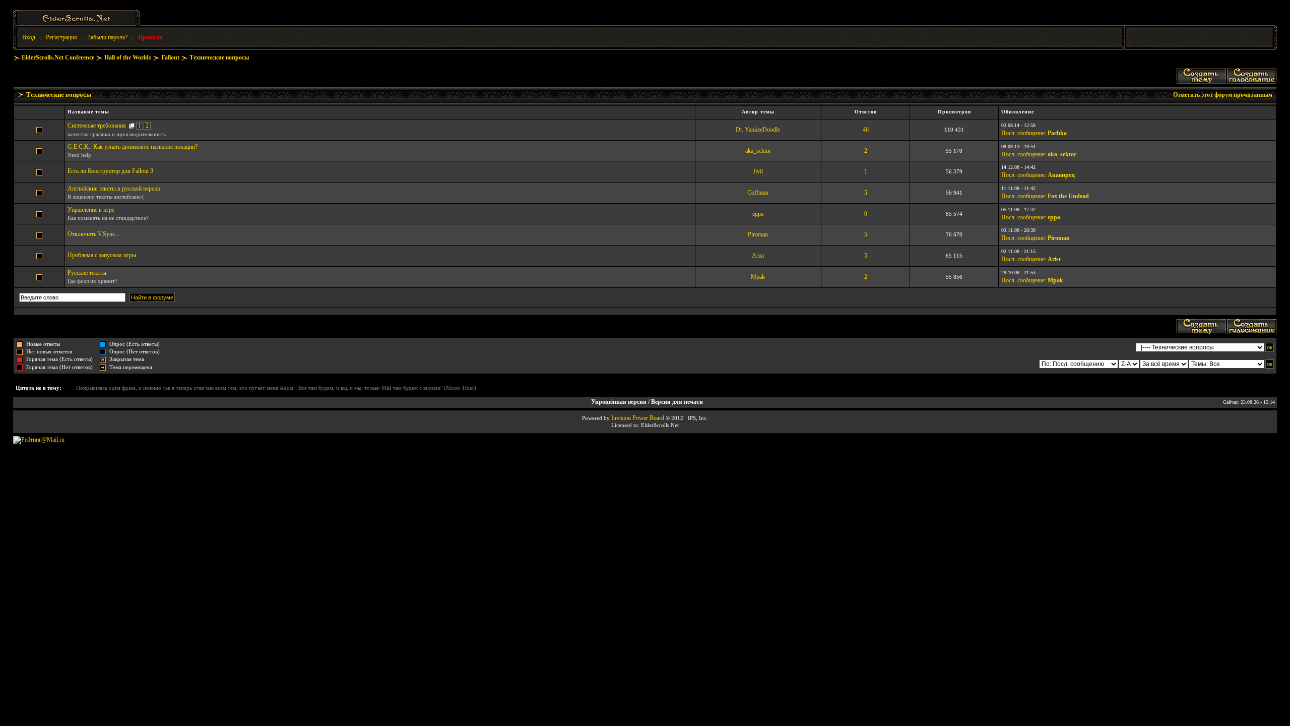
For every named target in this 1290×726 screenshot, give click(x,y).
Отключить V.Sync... (93, 233)
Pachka (1057, 133)
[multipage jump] (132, 125)
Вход (28, 37)
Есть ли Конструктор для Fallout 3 (110, 170)
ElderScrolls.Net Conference (58, 57)
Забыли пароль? (107, 37)
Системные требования (97, 125)
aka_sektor (758, 150)
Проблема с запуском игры (102, 255)
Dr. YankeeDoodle (758, 129)
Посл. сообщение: (1023, 133)
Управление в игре (91, 209)
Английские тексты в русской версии (114, 188)
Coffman (757, 192)
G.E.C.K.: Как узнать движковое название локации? (133, 146)
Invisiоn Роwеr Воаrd (637, 417)
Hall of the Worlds (127, 57)
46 (866, 129)
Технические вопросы (219, 57)
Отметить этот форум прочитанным (1222, 94)
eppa (757, 213)
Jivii (758, 171)
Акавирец (1061, 174)
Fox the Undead (1068, 196)
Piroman (758, 234)
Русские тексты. (88, 272)
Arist (758, 255)
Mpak (758, 276)
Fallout (170, 57)
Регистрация (61, 37)
